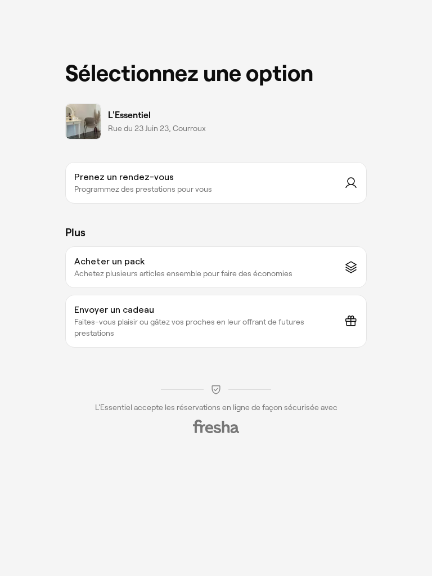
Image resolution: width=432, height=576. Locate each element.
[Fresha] (216, 426)
